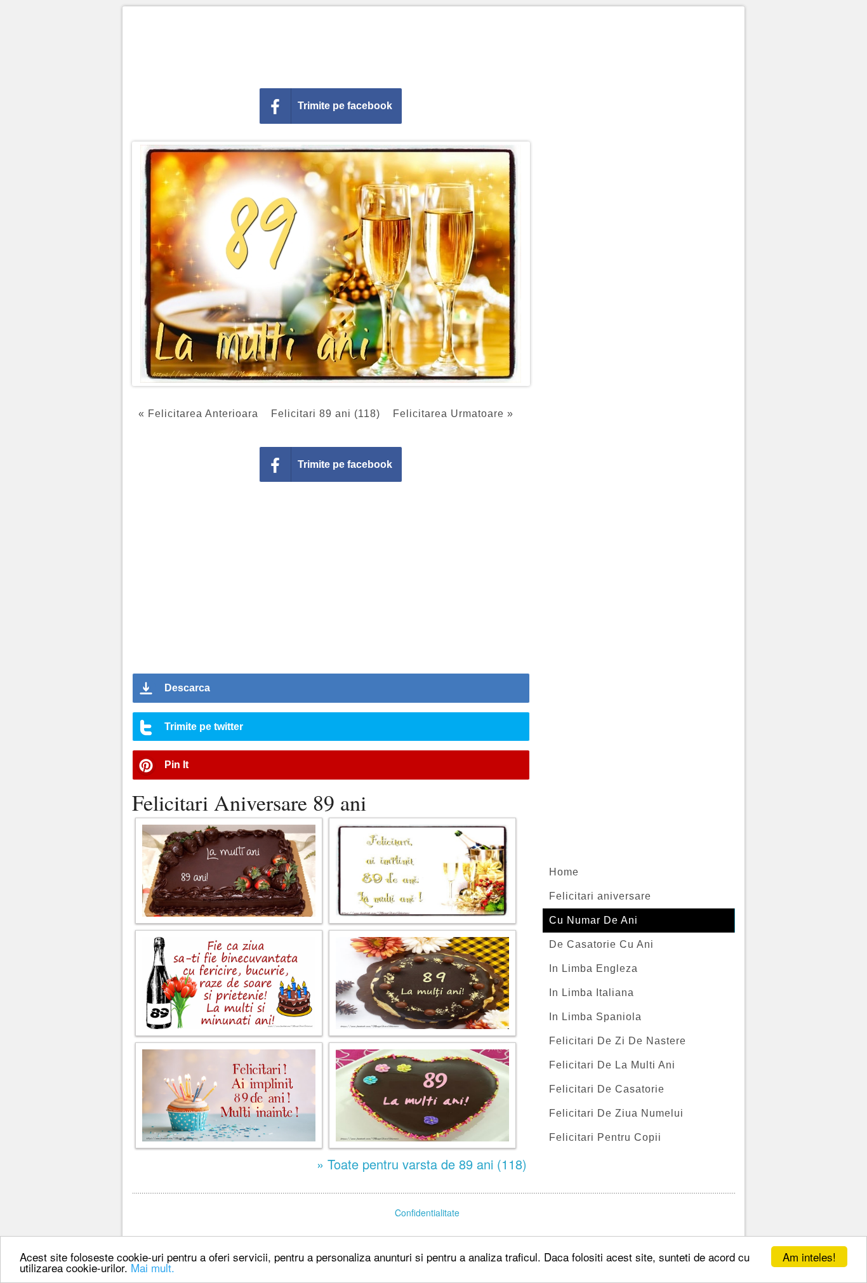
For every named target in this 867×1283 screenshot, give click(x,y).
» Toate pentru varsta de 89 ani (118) (422, 1164)
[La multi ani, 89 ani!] (422, 983)
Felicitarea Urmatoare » (453, 413)
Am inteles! (809, 1257)
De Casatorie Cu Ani (601, 944)
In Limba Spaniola (595, 1016)
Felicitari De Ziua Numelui (616, 1113)
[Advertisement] (433, 44)
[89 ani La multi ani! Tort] (422, 1095)
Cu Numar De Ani (593, 920)
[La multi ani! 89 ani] (228, 871)
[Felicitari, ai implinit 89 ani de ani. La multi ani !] (422, 871)
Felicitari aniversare (600, 896)
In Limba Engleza (593, 968)
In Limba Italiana (591, 992)
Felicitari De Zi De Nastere (617, 1040)
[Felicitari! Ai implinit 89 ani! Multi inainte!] (228, 1095)
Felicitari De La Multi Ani (612, 1065)
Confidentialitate (427, 1212)
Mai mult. (153, 1267)
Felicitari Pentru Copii (605, 1137)
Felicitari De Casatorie (607, 1089)
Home (564, 872)
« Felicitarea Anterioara (198, 413)
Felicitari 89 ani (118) (325, 413)
